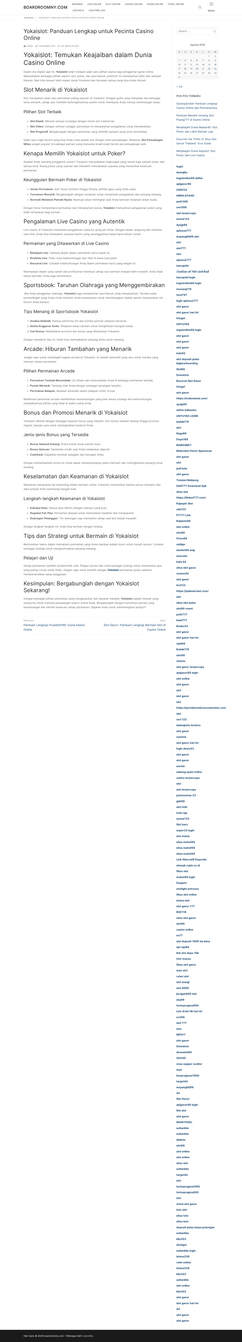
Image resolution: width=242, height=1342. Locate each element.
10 (179, 64)
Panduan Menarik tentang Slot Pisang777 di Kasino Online (195, 117)
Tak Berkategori (69, 46)
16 (215, 64)
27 (197, 73)
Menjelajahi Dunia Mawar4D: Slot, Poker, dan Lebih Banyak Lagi (197, 129)
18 (185, 68)
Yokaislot (113, 570)
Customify (87, 1335)
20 (197, 68)
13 (197, 64)
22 (209, 68)
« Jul (179, 86)
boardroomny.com (45, 7)
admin (29, 46)
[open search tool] (200, 7)
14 (203, 64)
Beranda (29, 18)
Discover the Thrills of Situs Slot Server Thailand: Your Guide (196, 141)
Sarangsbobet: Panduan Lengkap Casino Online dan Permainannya (196, 105)
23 (215, 68)
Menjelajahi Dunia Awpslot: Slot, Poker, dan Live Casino (196, 153)
